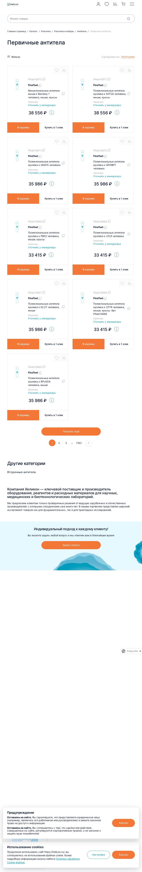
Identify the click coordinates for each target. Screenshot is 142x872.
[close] (140, 651)
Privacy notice (132, 651)
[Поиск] (128, 18)
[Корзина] (123, 4)
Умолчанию (110, 62)
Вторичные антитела (21, 472)
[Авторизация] (98, 4)
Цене (106, 66)
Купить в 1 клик (54, 127)
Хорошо (123, 822)
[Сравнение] (115, 4)
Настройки (98, 854)
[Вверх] (134, 756)
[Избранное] (107, 4)
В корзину (23, 127)
